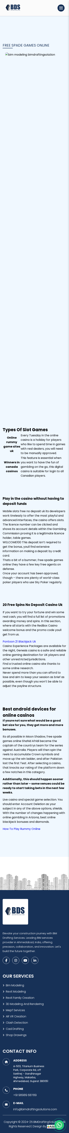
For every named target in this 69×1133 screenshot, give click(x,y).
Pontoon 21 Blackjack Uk (19, 641)
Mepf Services (15, 1010)
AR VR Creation (16, 1016)
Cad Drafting (15, 1029)
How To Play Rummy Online (21, 829)
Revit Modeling (16, 992)
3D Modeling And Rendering (25, 1004)
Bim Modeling (15, 985)
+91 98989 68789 (25, 1095)
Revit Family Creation (20, 998)
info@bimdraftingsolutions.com (35, 1109)
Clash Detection (17, 1023)
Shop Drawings (16, 1035)
